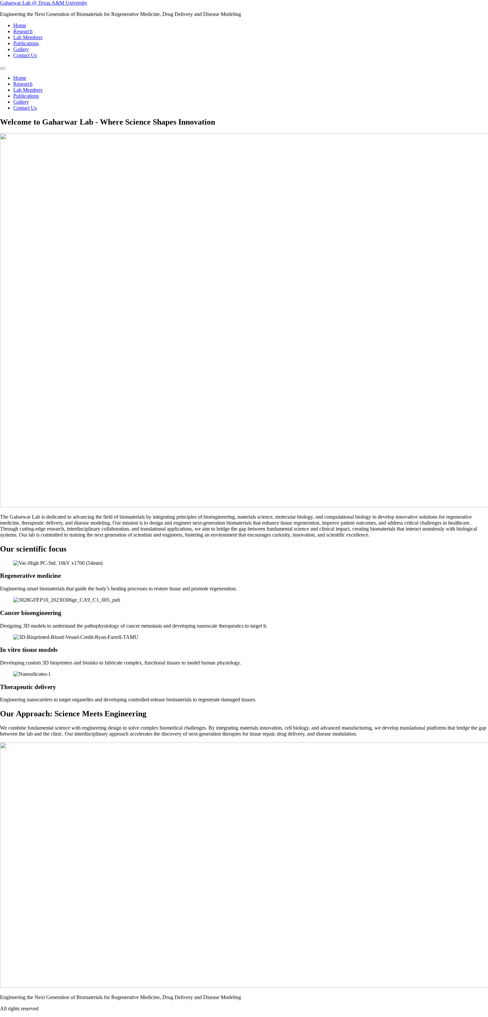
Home (19, 25)
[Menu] (2, 68)
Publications (26, 43)
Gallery (21, 49)
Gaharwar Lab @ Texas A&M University (43, 3)
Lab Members (27, 37)
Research (23, 31)
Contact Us (25, 55)
